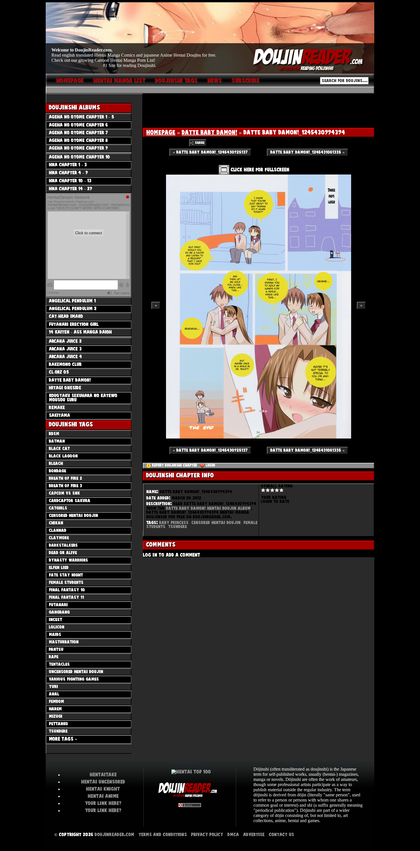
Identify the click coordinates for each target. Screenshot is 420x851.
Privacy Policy (207, 834)
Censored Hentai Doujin (216, 523)
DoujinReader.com (114, 834)
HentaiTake (103, 774)
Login (210, 465)
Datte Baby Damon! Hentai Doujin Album (208, 508)
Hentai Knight (103, 789)
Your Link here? (103, 803)
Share (200, 142)
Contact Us (281, 834)
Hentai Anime (103, 796)
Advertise (254, 834)
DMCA (233, 834)
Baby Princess (174, 523)
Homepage (160, 132)
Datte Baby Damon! (209, 132)
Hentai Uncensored (103, 781)
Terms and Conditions (163, 834)
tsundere (177, 527)
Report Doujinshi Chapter (174, 465)
